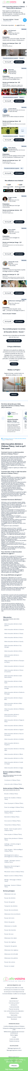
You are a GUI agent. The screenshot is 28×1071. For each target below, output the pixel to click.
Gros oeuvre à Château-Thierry (12, 821)
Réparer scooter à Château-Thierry (13, 875)
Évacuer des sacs (8, 934)
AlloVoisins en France (14, 1013)
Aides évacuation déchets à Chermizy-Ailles (14, 749)
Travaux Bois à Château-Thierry (12, 825)
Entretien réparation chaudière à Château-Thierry (12, 812)
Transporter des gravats (10, 946)
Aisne (3, 439)
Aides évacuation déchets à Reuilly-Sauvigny (13, 687)
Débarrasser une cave (10, 894)
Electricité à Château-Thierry (11, 817)
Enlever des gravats (9, 922)
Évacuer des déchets (9, 898)
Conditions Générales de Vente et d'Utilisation (14, 1026)
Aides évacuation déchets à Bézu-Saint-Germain (13, 704)
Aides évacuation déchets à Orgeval (13, 729)
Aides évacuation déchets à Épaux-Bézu (13, 698)
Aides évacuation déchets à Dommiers (11, 655)
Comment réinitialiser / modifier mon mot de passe (14, 993)
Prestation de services (14, 1041)
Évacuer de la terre (9, 918)
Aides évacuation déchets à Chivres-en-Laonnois (14, 670)
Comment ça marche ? (14, 1003)
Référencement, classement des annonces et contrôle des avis (14, 1032)
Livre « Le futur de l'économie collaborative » (14, 1011)
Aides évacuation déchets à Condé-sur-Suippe (13, 763)
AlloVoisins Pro (14, 1005)
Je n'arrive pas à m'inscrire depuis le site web (14, 991)
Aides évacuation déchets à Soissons (14, 629)
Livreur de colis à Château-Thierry (13, 784)
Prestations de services (9, 438)
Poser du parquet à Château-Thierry (13, 803)
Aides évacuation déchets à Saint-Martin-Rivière (13, 676)
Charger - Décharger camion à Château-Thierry (12, 861)
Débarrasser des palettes (11, 958)
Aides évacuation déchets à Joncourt (14, 666)
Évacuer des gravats (9, 902)
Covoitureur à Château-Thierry (12, 780)
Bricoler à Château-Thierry (11, 794)
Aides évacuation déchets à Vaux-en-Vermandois (14, 734)
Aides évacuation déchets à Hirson (13, 637)
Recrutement (14, 1019)
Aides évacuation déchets (20, 438)
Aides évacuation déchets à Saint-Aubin (13, 682)
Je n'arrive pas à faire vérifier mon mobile (14, 987)
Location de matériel (14, 1039)
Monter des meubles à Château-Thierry (12, 798)
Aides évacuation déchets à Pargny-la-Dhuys (14, 720)
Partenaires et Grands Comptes (14, 1017)
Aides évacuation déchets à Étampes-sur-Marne (14, 661)
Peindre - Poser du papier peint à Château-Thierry (13, 829)
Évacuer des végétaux (10, 942)
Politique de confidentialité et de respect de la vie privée (14, 1029)
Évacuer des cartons (9, 962)
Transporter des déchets (10, 906)
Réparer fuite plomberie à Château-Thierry (13, 839)
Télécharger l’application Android (14, 1050)
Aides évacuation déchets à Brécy (13, 651)
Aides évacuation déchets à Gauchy (13, 641)
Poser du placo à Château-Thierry (13, 834)
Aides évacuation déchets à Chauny (13, 633)
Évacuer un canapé (9, 966)
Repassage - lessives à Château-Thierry (12, 886)
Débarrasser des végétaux (11, 950)
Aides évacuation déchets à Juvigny (13, 768)
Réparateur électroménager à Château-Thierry (12, 866)
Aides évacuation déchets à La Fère (13, 758)
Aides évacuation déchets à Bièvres (13, 725)
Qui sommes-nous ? (14, 1001)
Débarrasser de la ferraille (11, 954)
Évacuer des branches (10, 930)
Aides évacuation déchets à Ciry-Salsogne (13, 646)
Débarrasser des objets (10, 938)
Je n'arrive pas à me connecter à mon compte (14, 989)
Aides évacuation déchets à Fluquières (11, 743)
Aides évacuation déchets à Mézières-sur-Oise (14, 709)
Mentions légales (14, 1035)
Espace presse (14, 1015)
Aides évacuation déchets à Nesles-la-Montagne (14, 693)
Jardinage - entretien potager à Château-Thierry (12, 844)
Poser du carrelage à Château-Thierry (14, 807)
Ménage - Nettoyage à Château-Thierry (13, 880)
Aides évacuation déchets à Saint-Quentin (13, 624)
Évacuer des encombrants (11, 910)
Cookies (14, 1037)
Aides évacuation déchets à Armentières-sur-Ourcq (11, 715)
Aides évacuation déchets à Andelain (14, 739)
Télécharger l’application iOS (14, 1048)
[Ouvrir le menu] (24, 2)
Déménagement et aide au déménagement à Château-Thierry (13, 855)
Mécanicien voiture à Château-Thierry (14, 871)
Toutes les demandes (14, 1007)
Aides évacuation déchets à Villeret (13, 754)
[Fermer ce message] (25, 1060)
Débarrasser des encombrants (12, 914)
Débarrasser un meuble (10, 926)
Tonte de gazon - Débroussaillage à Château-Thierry (13, 850)
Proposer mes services (14, 1009)
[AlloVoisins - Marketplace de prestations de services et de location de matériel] (9, 3)
